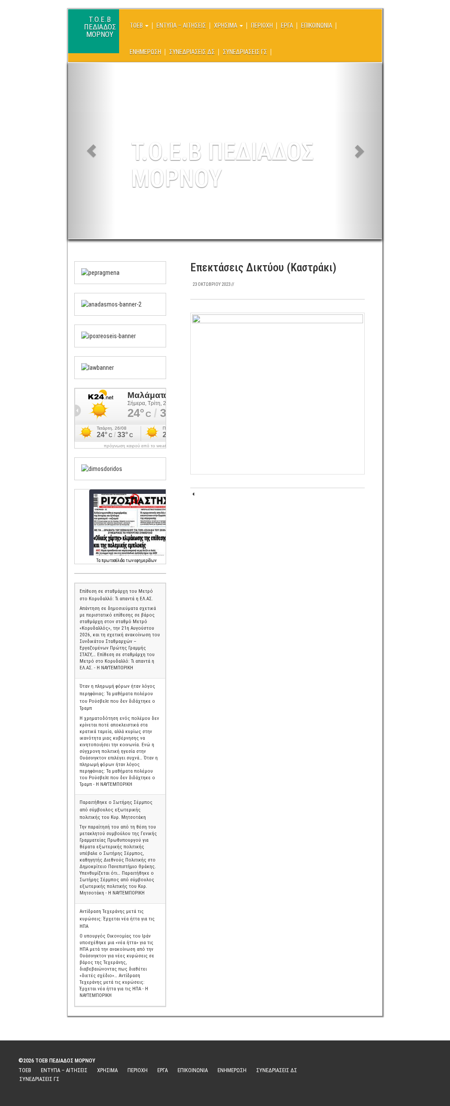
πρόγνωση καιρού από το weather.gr (141, 446)
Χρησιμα (226, 25)
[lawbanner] (97, 367)
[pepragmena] (100, 272)
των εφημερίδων (140, 560)
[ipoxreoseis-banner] (108, 335)
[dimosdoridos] (102, 468)
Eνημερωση (145, 51)
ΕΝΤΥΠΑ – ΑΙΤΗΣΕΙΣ (181, 25)
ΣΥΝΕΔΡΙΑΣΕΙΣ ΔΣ (192, 51)
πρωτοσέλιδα (113, 560)
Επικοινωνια (316, 25)
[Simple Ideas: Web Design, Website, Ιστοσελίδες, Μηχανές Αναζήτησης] (385, 1070)
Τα (99, 560)
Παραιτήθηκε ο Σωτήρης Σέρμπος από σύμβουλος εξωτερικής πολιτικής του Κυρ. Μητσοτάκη (116, 809)
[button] (91, 151)
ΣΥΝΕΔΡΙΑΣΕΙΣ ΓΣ (245, 51)
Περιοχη (262, 25)
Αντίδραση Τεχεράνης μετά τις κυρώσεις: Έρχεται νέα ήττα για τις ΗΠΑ (117, 919)
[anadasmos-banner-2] (111, 303)
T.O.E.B (100, 23)
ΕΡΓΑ (287, 25)
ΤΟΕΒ (137, 25)
